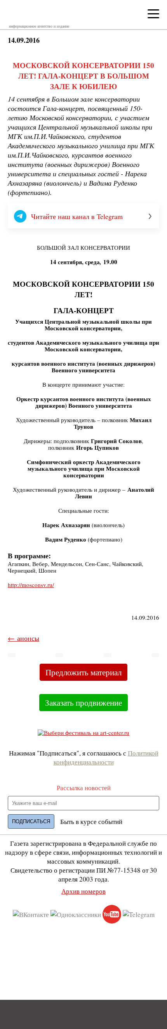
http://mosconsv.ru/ (31, 585)
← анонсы (23, 638)
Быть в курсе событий (91, 821)
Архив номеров (83, 891)
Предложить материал (83, 672)
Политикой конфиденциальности (106, 757)
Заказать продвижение (83, 702)
